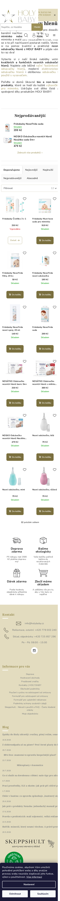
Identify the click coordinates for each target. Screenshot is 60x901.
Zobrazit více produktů (29, 152)
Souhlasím (42, 893)
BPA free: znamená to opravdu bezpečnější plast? (30, 755)
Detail (13, 240)
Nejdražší (48, 170)
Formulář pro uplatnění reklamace (30, 699)
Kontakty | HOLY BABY (30, 685)
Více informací (34, 877)
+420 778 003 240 (46, 630)
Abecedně (32, 178)
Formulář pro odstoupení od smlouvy (30, 696)
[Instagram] (34, 650)
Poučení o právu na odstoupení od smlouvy (30, 692)
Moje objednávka (30, 713)
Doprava (30, 674)
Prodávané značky (30, 681)
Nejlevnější (31, 170)
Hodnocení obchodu (30, 677)
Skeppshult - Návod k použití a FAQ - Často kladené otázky (30, 708)
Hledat (37, 27)
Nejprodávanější (12, 178)
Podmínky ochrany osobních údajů (29, 703)
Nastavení (29, 884)
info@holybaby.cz (34, 623)
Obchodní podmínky (30, 688)
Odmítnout (15, 893)
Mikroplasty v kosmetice (30, 765)
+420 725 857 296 (45, 636)
